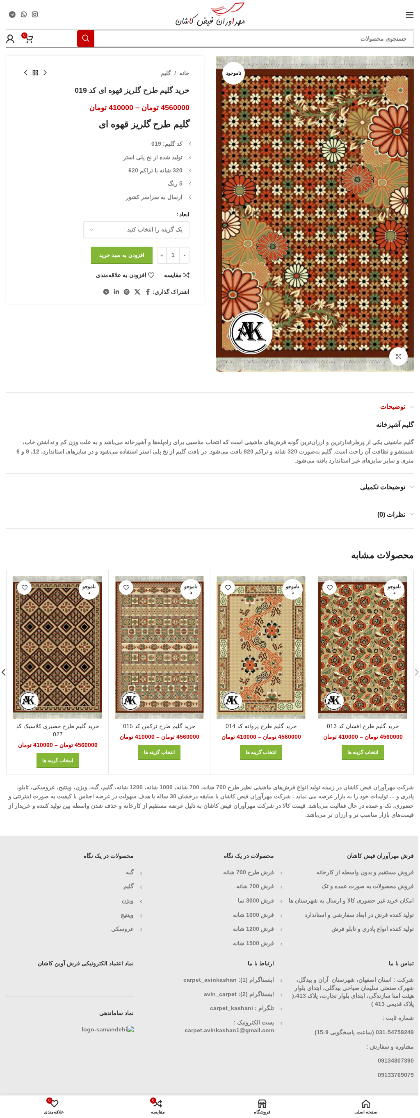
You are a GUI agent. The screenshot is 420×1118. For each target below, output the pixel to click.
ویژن (128, 900)
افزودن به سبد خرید (121, 255)
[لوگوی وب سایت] (210, 14)
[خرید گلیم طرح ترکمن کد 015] (159, 647)
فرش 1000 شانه (253, 915)
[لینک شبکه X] (137, 292)
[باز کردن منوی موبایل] (410, 15)
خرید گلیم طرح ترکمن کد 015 (159, 726)
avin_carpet (220, 994)
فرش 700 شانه (255, 886)
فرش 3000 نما (256, 900)
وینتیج (127, 915)
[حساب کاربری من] (10, 38)
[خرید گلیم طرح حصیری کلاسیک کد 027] (57, 647)
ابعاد (184, 214)
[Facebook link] (148, 292)
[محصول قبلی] (45, 73)
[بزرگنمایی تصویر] (398, 356)
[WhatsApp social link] (23, 14)
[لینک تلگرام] (12, 14)
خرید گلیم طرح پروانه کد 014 (261, 726)
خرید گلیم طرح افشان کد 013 (363, 726)
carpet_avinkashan (210, 979)
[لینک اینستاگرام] (35, 14)
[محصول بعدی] (25, 73)
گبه (130, 872)
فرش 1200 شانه (253, 929)
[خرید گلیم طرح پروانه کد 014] (261, 647)
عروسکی (122, 929)
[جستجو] (85, 38)
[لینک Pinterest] (126, 292)
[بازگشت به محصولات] (35, 73)
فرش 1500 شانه (252, 943)
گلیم (166, 73)
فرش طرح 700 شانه (248, 872)
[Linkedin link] (116, 292)
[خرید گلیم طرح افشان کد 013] (362, 647)
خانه (184, 73)
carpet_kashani (231, 1008)
